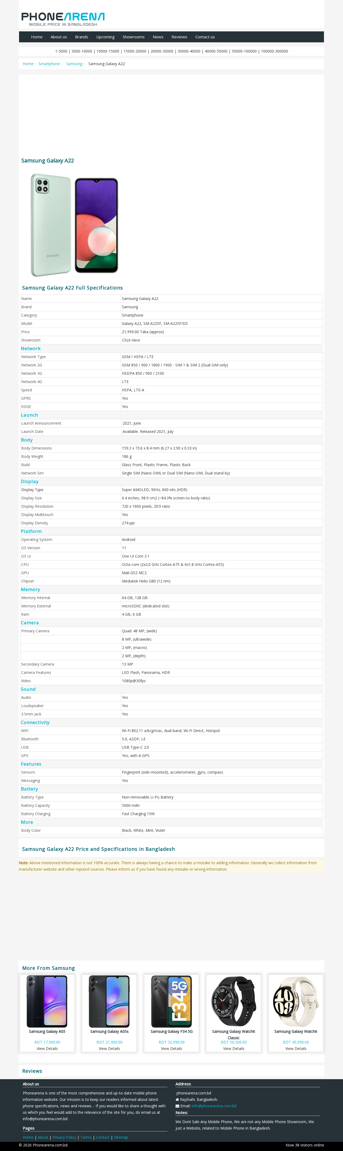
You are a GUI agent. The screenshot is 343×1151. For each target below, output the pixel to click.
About (43, 1137)
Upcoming (105, 36)
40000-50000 (216, 51)
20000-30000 (162, 51)
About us (59, 36)
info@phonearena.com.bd (214, 1105)
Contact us (205, 36)
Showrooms (134, 36)
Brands (81, 36)
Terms (86, 1137)
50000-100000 (244, 51)
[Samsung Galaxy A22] (80, 225)
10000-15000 (107, 51)
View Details (47, 1048)
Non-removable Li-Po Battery (147, 797)
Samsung (73, 63)
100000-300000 (274, 51)
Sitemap (121, 1137)
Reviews (179, 36)
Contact (103, 1137)
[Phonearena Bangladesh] (63, 17)
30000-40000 (189, 51)
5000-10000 (82, 51)
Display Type (32, 489)
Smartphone (49, 63)
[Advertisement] (171, 113)
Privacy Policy (64, 1137)
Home (37, 36)
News (158, 36)
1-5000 (61, 51)
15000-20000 (135, 51)
